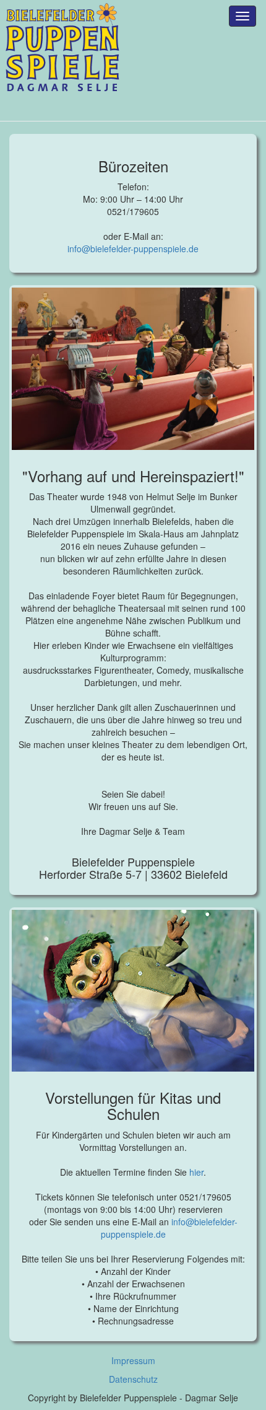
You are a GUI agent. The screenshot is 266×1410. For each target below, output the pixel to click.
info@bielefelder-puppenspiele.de (133, 248)
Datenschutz (133, 1379)
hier (196, 1172)
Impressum (133, 1360)
